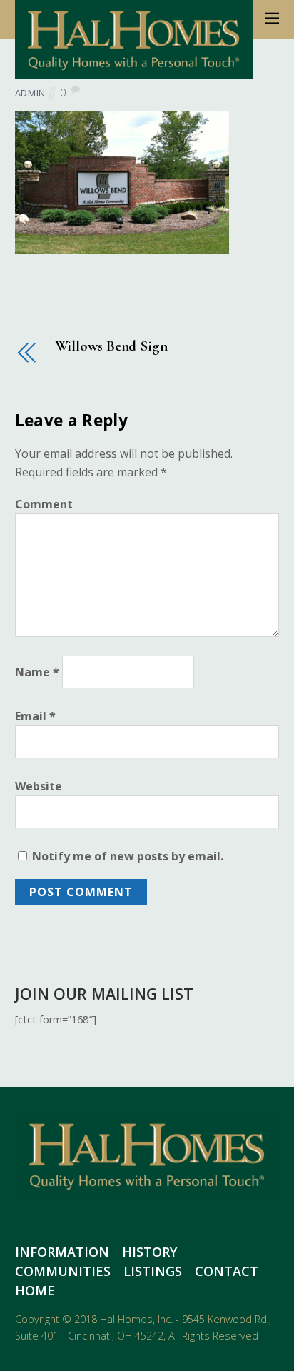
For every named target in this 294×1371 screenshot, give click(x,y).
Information (62, 1251)
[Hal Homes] (134, 70)
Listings (152, 1271)
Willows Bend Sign (111, 346)
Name (37, 672)
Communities (63, 1271)
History (149, 1251)
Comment (44, 504)
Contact (226, 1271)
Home (35, 1290)
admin (30, 92)
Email (35, 716)
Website (38, 786)
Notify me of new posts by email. (127, 856)
